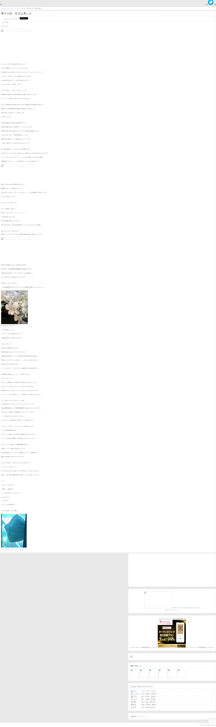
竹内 (135, 691)
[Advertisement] (144, 570)
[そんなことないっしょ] (135, 678)
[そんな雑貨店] (172, 678)
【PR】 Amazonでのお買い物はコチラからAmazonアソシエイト (182, 609)
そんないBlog (21, 8)
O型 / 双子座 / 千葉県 (148, 691)
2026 (202, 725)
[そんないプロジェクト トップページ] (1, 5)
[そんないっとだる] (144, 678)
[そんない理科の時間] (154, 678)
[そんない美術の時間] (163, 678)
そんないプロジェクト (8, 8)
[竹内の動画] (182, 678)
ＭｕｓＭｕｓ (141, 716)
